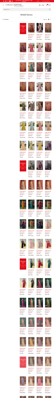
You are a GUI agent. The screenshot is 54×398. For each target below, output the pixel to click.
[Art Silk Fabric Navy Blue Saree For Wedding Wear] (48, 165)
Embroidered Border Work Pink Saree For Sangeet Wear (39, 373)
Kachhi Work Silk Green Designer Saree (23, 98)
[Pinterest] (12, 1)
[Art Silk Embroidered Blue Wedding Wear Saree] (40, 224)
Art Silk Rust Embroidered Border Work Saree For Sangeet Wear (48, 353)
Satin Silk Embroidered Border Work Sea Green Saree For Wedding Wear (48, 294)
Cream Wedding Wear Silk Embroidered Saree (31, 196)
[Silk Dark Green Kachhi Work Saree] (40, 67)
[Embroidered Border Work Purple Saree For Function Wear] (23, 381)
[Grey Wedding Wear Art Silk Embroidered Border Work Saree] (31, 361)
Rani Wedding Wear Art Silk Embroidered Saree (40, 216)
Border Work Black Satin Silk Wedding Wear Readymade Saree (23, 255)
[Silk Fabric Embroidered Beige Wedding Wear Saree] (48, 185)
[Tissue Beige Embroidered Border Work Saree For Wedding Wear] (23, 322)
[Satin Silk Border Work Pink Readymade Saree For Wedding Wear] (48, 224)
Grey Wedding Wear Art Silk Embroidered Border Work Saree (31, 373)
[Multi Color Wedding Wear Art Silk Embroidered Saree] (31, 224)
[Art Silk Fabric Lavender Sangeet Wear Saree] (40, 342)
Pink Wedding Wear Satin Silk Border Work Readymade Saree (31, 255)
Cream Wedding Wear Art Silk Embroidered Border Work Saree (48, 373)
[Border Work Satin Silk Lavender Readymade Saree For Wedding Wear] (40, 244)
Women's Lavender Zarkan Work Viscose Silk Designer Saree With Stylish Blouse (40, 59)
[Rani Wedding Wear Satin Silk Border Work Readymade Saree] (40, 263)
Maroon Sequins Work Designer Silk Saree (31, 39)
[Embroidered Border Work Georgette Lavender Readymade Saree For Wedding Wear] (40, 302)
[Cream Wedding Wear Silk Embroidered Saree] (31, 185)
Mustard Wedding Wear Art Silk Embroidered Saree (23, 216)
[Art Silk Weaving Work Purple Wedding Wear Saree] (40, 165)
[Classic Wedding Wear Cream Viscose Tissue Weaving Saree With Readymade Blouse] (23, 145)
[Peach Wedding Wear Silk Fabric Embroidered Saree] (23, 185)
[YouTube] (10, 1)
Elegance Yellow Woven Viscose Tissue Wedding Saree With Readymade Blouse (40, 157)
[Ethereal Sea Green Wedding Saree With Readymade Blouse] (31, 145)
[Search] (49, 9)
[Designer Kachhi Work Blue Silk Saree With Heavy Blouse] (48, 47)
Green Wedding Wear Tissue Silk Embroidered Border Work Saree (48, 314)
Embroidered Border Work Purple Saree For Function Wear (23, 392)
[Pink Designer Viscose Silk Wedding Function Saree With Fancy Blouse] (40, 126)
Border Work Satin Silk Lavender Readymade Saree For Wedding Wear (39, 255)
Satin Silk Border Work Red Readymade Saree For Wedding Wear (23, 294)
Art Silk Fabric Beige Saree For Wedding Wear (31, 392)
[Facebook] (4, 1)
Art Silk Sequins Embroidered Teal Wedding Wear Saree (40, 333)
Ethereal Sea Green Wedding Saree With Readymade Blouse (31, 157)
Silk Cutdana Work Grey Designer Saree (48, 39)
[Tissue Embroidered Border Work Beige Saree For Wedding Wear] (31, 302)
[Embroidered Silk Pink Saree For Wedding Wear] (40, 185)
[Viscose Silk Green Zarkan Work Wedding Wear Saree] (23, 126)
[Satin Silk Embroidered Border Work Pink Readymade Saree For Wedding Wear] (40, 283)
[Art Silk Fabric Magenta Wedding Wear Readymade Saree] (23, 302)
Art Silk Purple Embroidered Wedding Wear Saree (23, 235)
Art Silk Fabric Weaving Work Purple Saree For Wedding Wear (48, 157)
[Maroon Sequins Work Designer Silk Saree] (31, 28)
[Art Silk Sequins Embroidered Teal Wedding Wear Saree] (40, 322)
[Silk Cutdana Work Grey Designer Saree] (48, 28)
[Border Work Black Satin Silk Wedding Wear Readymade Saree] (23, 244)
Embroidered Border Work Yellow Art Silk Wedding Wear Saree (31, 353)
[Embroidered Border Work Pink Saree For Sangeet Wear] (40, 361)
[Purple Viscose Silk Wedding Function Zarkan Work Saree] (40, 87)
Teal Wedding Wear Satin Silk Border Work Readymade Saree (48, 274)
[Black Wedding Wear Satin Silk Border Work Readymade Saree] (31, 283)
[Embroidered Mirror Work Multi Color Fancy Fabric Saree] (48, 67)
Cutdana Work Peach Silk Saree (31, 98)
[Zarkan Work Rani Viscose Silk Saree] (31, 47)
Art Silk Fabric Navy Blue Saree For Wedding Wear (48, 176)
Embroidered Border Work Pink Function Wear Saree (40, 392)
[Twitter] (6, 1)
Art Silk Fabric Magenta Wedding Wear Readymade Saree (22, 314)
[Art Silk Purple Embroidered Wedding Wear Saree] (23, 224)
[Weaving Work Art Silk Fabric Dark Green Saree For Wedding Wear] (31, 165)
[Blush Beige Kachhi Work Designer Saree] (48, 106)
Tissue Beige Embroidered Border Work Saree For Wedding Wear (23, 333)
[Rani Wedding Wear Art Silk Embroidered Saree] (40, 204)
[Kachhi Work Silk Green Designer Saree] (23, 87)
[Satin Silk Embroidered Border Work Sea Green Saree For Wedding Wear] (48, 283)
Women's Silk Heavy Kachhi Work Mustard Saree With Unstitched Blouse (23, 78)
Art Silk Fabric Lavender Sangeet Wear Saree (40, 353)
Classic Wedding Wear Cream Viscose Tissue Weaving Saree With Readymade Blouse (22, 157)
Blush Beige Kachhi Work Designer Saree (48, 117)
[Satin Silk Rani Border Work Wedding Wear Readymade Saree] (48, 244)
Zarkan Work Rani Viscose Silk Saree (31, 59)
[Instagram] (8, 1)
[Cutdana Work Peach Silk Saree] (31, 87)
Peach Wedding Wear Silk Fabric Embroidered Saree (23, 196)
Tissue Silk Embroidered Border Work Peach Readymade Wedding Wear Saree (31, 333)
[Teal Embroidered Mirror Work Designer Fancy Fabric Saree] (31, 67)
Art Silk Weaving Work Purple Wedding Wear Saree (39, 176)
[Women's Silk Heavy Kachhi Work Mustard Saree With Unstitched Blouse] (23, 67)
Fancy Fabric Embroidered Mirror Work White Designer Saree (39, 39)
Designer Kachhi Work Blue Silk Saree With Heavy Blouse (48, 59)
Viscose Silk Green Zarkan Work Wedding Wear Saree (23, 137)
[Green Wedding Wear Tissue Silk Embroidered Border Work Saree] (48, 302)
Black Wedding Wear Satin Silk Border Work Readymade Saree (30, 294)
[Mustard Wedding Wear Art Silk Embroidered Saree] (23, 204)
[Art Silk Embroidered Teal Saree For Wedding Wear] (31, 204)
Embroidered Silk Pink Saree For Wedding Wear (39, 196)
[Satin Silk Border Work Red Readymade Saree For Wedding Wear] (23, 283)
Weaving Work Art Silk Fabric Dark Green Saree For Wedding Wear (31, 176)
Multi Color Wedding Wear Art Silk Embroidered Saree (31, 235)
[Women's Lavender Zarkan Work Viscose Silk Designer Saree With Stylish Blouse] (40, 47)
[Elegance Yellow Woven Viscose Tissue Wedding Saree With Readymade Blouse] (40, 145)
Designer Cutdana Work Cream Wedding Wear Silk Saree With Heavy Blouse (48, 98)
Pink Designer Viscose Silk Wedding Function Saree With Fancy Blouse (40, 137)
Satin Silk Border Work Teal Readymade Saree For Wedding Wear (31, 274)
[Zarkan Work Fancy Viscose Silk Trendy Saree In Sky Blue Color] (31, 126)
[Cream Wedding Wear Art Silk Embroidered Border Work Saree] (48, 361)
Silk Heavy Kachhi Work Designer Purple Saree (23, 59)
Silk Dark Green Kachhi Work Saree (40, 78)
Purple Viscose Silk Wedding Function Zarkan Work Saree (39, 98)
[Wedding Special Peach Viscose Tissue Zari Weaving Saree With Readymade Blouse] (48, 126)
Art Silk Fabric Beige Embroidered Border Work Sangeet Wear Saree (23, 353)
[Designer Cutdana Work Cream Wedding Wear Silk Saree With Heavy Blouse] (48, 87)
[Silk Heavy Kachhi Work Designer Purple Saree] (23, 47)
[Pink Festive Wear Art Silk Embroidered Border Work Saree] (48, 322)
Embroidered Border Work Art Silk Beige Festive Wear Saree (48, 392)
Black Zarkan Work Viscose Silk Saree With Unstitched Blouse (23, 117)
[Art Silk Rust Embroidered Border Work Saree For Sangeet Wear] (48, 342)
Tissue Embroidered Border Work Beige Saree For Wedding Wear (31, 314)
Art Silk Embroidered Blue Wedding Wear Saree (39, 235)
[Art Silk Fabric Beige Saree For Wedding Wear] (31, 381)
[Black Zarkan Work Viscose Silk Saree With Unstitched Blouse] (23, 106)
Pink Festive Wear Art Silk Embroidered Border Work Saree (48, 333)
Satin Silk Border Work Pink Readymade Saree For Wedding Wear (48, 235)
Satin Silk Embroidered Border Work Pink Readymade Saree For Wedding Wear (39, 294)
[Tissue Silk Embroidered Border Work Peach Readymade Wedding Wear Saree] (31, 322)
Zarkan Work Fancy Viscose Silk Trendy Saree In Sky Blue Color (31, 137)
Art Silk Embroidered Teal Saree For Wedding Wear (31, 216)
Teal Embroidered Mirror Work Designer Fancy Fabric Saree (31, 78)
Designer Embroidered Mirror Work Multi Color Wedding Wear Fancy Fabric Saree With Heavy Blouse (31, 117)
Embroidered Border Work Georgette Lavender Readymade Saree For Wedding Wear (39, 314)
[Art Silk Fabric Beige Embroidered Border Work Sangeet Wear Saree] (23, 342)
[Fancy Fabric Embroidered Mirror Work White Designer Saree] (40, 28)
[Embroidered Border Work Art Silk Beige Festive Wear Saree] (48, 381)
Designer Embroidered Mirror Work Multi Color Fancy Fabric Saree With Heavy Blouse (40, 117)
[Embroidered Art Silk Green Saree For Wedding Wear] (48, 204)
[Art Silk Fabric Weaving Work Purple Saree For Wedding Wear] (48, 145)
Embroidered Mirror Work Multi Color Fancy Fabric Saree (48, 78)
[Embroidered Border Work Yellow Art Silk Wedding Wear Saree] (31, 342)
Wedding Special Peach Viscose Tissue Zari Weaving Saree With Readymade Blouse (47, 137)
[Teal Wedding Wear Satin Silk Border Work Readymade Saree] (48, 263)
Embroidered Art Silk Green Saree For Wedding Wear (48, 216)
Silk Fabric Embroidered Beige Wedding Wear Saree (48, 196)
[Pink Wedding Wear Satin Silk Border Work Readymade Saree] (31, 244)
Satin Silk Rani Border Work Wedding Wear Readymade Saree (47, 255)
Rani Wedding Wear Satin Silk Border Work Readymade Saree (39, 274)
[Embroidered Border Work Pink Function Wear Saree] (40, 381)
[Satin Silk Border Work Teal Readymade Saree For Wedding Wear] (31, 263)
